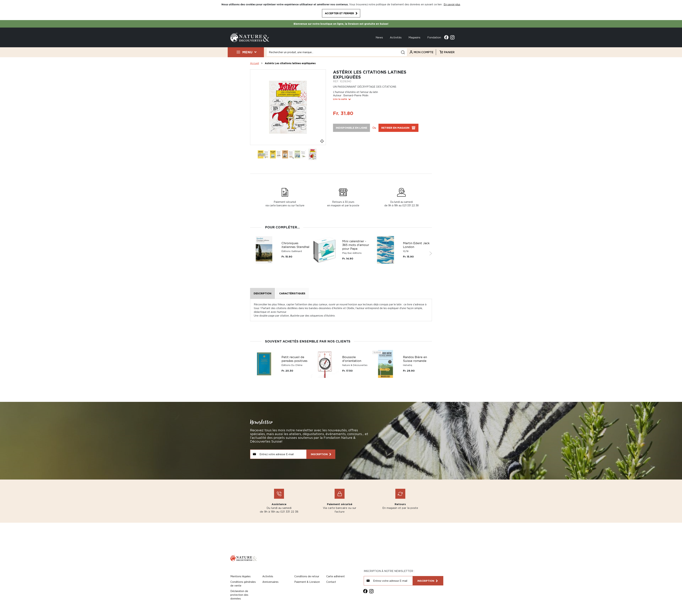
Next (430, 253)
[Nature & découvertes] (249, 37)
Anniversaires (270, 581)
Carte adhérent (335, 576)
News (379, 37)
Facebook (446, 37)
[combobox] (337, 52)
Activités (396, 37)
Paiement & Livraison (307, 581)
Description (262, 293)
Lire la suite (340, 99)
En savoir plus (452, 4)
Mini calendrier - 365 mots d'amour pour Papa (355, 245)
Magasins (414, 37)
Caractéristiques (292, 293)
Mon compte (423, 52)
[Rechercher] (403, 52)
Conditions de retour (306, 576)
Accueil (254, 63)
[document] (341, 10)
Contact (331, 581)
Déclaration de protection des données (239, 595)
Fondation (434, 37)
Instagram (452, 37)
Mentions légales (240, 576)
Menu (247, 52)
